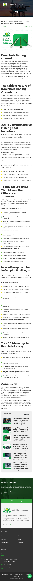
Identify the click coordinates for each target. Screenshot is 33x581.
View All (26, 414)
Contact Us (21, 546)
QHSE (2, 546)
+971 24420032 (8, 564)
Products (20, 536)
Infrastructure (5, 542)
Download (6, 492)
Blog (19, 539)
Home (3, 536)
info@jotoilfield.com (9, 568)
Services (3, 549)
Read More (6, 525)
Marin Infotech (19, 578)
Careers (20, 542)
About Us (3, 539)
